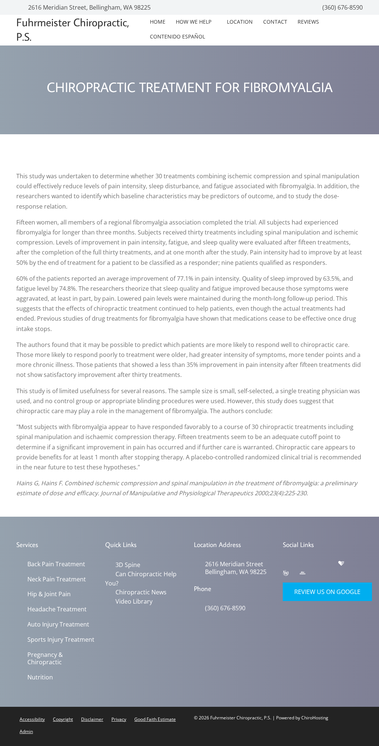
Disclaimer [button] (92, 719)
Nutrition (40, 677)
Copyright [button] (63, 719)
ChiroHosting (314, 718)
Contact (275, 21)
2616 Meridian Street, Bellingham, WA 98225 (89, 7)
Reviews (308, 21)
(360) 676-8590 (342, 7)
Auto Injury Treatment (58, 624)
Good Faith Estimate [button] (155, 719)
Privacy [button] (118, 719)
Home (157, 21)
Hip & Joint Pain (49, 594)
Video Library (133, 601)
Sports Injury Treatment (60, 640)
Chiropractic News (141, 592)
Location (240, 21)
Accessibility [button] (32, 719)
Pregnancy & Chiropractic (45, 658)
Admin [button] (26, 731)
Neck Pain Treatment (56, 579)
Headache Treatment (57, 609)
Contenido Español (177, 36)
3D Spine (127, 565)
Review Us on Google (327, 592)
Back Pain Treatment (56, 564)
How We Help (193, 21)
